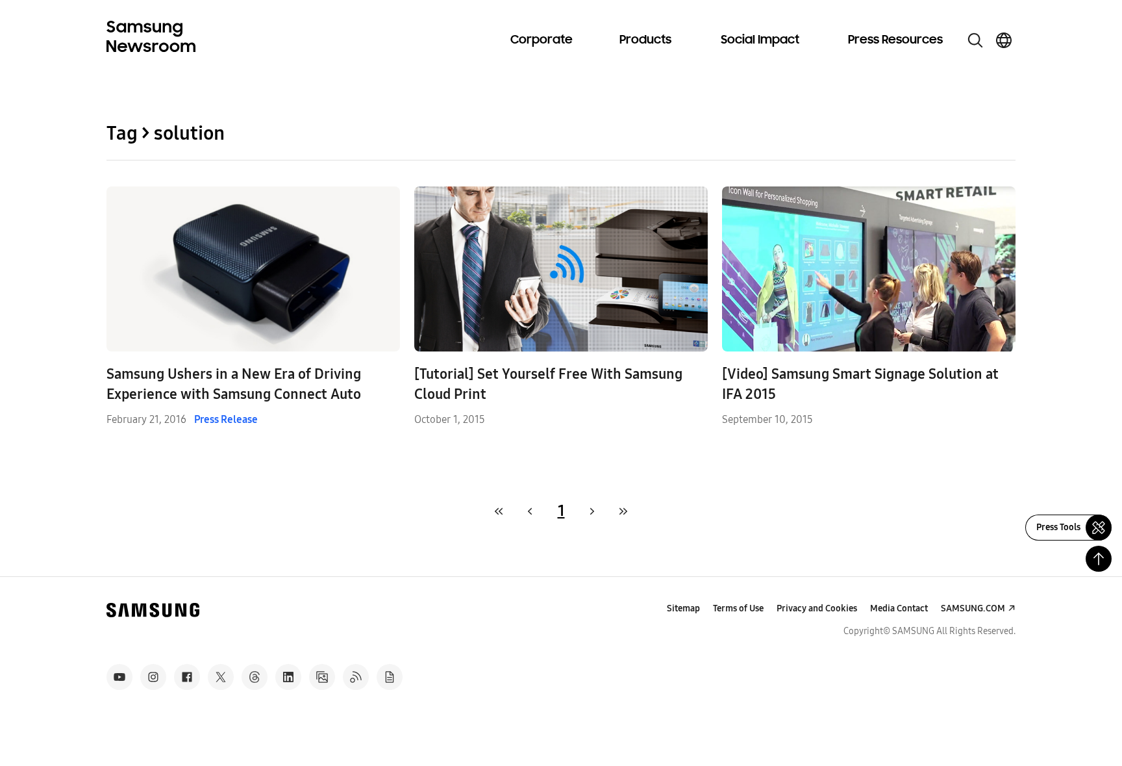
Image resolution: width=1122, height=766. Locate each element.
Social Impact (760, 40)
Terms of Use (738, 608)
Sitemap (683, 608)
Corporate (541, 40)
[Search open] (975, 40)
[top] (1099, 559)
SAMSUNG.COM (973, 608)
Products (645, 40)
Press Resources (895, 40)
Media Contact (899, 608)
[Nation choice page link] (1004, 40)
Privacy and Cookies (817, 608)
